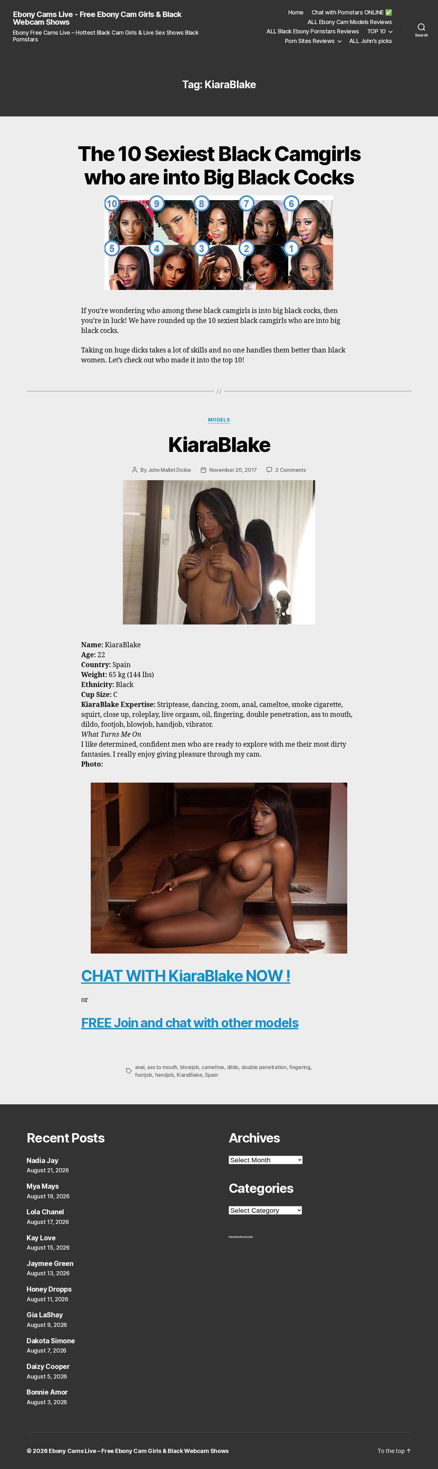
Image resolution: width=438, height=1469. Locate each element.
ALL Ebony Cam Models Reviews (349, 22)
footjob (143, 1075)
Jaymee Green (50, 1264)
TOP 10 (376, 31)
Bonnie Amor (47, 1392)
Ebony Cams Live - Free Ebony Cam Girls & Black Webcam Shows (97, 18)
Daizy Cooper (48, 1367)
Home (296, 12)
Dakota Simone (51, 1341)
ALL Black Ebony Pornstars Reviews (312, 31)
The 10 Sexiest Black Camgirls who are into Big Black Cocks (219, 165)
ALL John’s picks (370, 41)
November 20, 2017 (233, 470)
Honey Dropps (49, 1289)
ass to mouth (162, 1067)
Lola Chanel (45, 1212)
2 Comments (290, 470)
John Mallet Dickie (169, 470)
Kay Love (41, 1238)
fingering (299, 1067)
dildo (233, 1067)
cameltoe (213, 1067)
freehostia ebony (234, 1236)
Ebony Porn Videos (246, 1236)
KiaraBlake (219, 444)
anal (140, 1067)
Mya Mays (43, 1186)
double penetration (264, 1067)
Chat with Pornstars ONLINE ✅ (352, 12)
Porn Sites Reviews (310, 41)
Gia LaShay (45, 1315)
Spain (211, 1075)
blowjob (189, 1067)
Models (219, 420)
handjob (164, 1075)
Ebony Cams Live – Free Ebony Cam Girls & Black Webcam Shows (139, 1451)
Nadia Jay (42, 1161)
